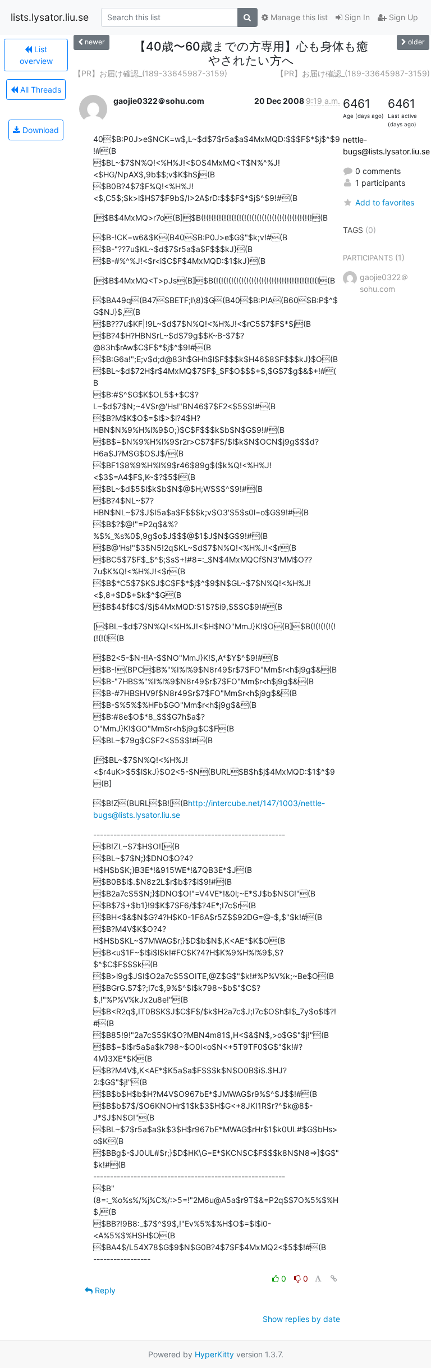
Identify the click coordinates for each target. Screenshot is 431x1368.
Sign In (356, 17)
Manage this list (298, 17)
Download (39, 130)
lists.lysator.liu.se (50, 17)
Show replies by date (301, 1319)
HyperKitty (214, 1354)
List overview (36, 55)
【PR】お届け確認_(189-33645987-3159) (150, 73)
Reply (104, 1290)
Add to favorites (384, 202)
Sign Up (402, 17)
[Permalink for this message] (334, 1278)
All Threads (39, 89)
